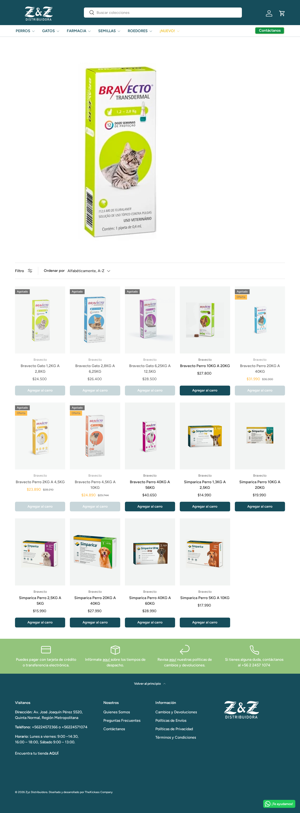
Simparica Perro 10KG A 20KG (259, 485)
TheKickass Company (98, 792)
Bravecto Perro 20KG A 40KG (260, 369)
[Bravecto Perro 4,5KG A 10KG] (95, 436)
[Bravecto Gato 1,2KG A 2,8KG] (40, 319)
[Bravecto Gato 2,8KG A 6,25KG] (95, 319)
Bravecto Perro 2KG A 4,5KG (40, 482)
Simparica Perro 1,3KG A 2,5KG (205, 485)
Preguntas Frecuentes (121, 720)
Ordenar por (54, 270)
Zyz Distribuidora (36, 792)
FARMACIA (76, 31)
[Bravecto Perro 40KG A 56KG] (150, 436)
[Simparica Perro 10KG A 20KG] (260, 436)
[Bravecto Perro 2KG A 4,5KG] (40, 436)
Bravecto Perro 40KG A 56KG (150, 485)
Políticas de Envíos (170, 720)
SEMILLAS (107, 31)
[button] (282, 13)
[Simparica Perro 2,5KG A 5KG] (40, 551)
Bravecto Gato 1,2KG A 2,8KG (40, 369)
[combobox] (163, 13)
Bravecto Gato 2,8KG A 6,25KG (95, 369)
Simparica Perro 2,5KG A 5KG (40, 601)
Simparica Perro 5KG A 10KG (204, 598)
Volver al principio (147, 684)
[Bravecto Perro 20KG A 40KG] (260, 319)
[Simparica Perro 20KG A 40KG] (95, 551)
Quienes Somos (116, 712)
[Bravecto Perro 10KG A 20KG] (205, 319)
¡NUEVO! (167, 31)
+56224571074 (74, 727)
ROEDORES (138, 31)
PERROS (23, 31)
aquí (107, 659)
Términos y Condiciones (175, 737)
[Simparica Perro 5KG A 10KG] (205, 551)
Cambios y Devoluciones (176, 712)
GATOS (48, 31)
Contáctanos (114, 729)
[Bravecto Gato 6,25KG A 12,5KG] (150, 319)
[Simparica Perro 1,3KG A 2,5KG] (205, 436)
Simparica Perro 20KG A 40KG (95, 601)
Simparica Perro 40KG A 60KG (150, 601)
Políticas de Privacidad (174, 729)
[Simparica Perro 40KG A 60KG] (150, 551)
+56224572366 (45, 727)
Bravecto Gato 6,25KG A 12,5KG (150, 369)
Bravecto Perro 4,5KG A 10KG (95, 485)
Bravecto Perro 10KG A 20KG (205, 366)
